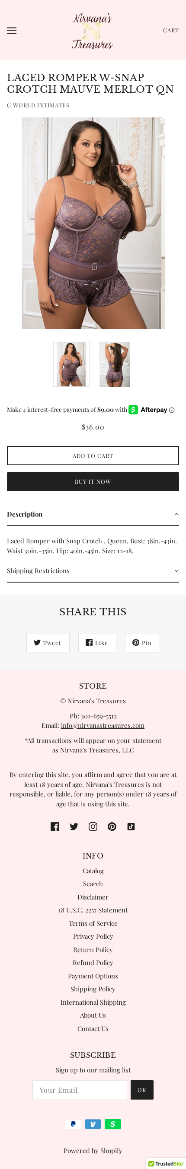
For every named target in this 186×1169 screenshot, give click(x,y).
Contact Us (93, 1028)
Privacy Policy (93, 936)
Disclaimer (93, 897)
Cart (171, 30)
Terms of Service (93, 923)
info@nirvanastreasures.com (102, 725)
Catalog (93, 870)
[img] (54, 825)
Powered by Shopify (93, 1150)
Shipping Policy (93, 988)
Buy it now (93, 481)
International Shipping (93, 1002)
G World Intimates (38, 105)
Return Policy (93, 949)
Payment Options (93, 976)
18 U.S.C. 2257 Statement (93, 910)
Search (93, 883)
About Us (93, 1015)
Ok (142, 1090)
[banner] (92, 29)
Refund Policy (93, 962)
